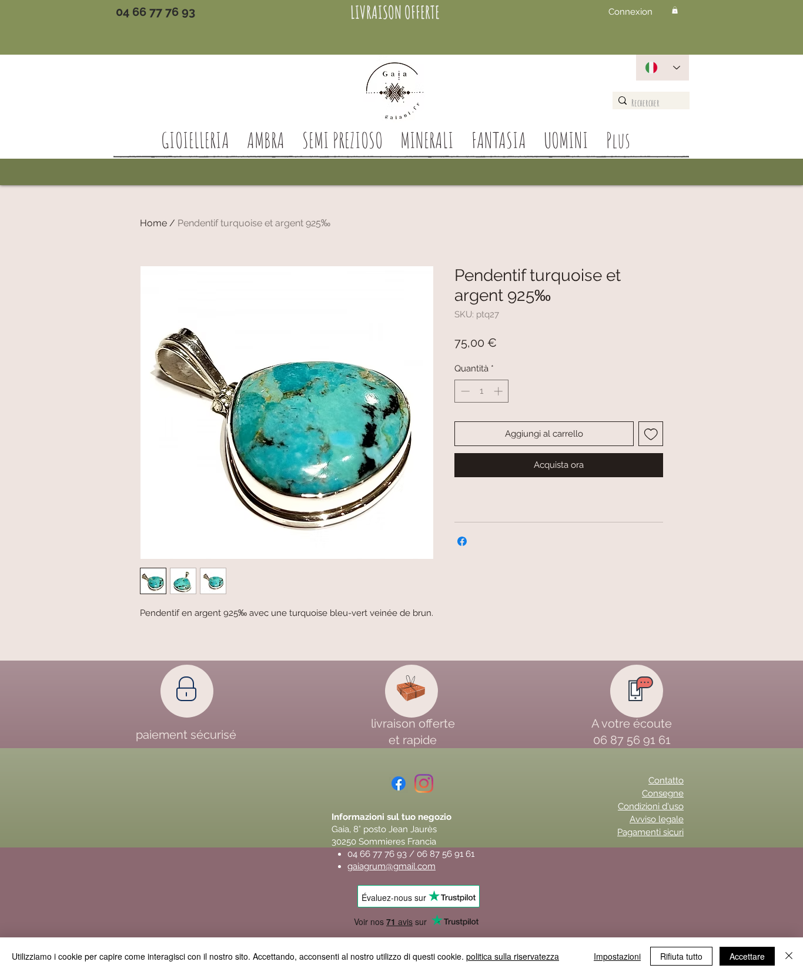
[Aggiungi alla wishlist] (651, 434)
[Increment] (499, 391)
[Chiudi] (789, 956)
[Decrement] (464, 391)
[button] (675, 10)
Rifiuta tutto (681, 956)
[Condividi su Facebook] (462, 541)
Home (153, 223)
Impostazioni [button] (617, 956)
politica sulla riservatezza (512, 956)
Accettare (747, 956)
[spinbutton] (481, 391)
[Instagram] (423, 783)
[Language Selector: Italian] (662, 68)
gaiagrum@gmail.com (391, 866)
